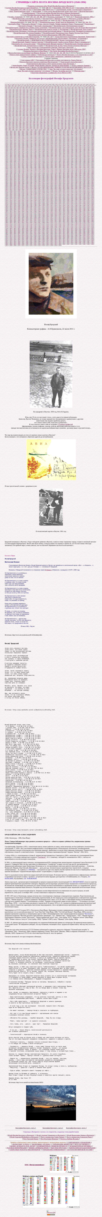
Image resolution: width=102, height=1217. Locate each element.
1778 (60, 171)
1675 (88, 165)
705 (86, 115)
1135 (39, 137)
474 (93, 104)
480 (24, 105)
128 (66, 88)
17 (59, 84)
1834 (19, 175)
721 (52, 116)
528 (10, 108)
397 (6, 102)
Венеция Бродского (17, 22)
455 (27, 104)
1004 (44, 129)
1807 (88, 173)
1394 (19, 151)
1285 (23, 145)
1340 (68, 147)
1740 (84, 169)
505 (20, 106)
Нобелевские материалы (46, 55)
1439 (23, 153)
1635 (15, 164)
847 (38, 122)
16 (56, 84)
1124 (84, 135)
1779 (64, 171)
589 (41, 110)
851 (52, 122)
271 (20, 96)
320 (10, 98)
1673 (80, 165)
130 (73, 88)
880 (62, 123)
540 (52, 108)
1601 (55, 162)
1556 (51, 159)
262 (79, 94)
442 (73, 103)
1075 (64, 133)
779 (73, 118)
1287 (31, 145)
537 (41, 108)
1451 (72, 153)
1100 (76, 134)
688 (24, 115)
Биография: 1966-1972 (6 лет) (86, 8)
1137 (47, 137)
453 (20, 104)
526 (93, 106)
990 (83, 128)
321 (57, 53)
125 (55, 88)
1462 (27, 155)
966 (90, 127)
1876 (11, 177)
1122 (76, 135)
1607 (80, 162)
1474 (76, 155)
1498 (84, 156)
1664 (43, 165)
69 (58, 86)
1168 (84, 138)
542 (59, 108)
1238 (11, 143)
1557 (55, 159)
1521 (88, 157)
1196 (19, 140)
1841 (47, 175)
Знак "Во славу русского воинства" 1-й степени (34, 71)
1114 (43, 135)
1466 (43, 155)
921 (24, 126)
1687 (47, 167)
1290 (43, 145)
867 (17, 123)
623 (69, 111)
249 (34, 94)
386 (59, 100)
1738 (76, 169)
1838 (35, 175)
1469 (55, 155)
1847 (72, 175)
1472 (68, 155)
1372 (19, 150)
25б (13, 85)
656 (93, 112)
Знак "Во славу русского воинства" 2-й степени (65, 69)
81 (93, 86)
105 (76, 87)
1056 (76, 132)
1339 (64, 147)
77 (81, 86)
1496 (76, 156)
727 (73, 116)
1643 (47, 164)
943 (10, 127)
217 (13, 93)
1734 (60, 169)
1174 (19, 139)
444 (79, 103)
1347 (6, 149)
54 (15, 86)
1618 (35, 163)
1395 (23, 151)
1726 (27, 169)
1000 (27, 129)
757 (86, 117)
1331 (31, 147)
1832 (11, 175)
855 (66, 122)
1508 (35, 157)
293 (6, 97)
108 (86, 87)
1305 (15, 146)
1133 (31, 137)
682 (93, 114)
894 (20, 124)
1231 (72, 141)
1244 (35, 143)
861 (86, 122)
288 (47, 8)
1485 (31, 156)
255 (55, 94)
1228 (60, 141)
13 (41, 84)
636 (24, 112)
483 (34, 105)
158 (79, 90)
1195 (15, 140)
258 (66, 94)
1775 (47, 171)
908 (69, 124)
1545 (6, 159)
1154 (27, 138)
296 (17, 97)
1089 (31, 134)
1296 (68, 145)
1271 (55, 144)
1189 (80, 139)
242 (10, 94)
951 (38, 127)
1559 (64, 159)
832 (76, 121)
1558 (60, 159)
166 (17, 91)
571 (69, 109)
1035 (80, 130)
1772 (35, 171)
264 (86, 94)
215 (6, 93)
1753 (47, 170)
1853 (6, 176)
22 (84, 84)
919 (17, 126)
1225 (47, 141)
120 (38, 88)
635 (20, 112)
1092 (43, 134)
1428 (68, 152)
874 (41, 123)
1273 (64, 144)
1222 (35, 141)
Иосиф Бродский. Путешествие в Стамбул (29, 46)
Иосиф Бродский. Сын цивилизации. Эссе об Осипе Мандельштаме (72, 27)
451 (92, 53)
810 (90, 120)
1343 (80, 147)
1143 (72, 137)
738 (20, 117)
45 (77, 85)
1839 (39, 175)
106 (79, 87)
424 (10, 103)
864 (6, 123)
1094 (51, 134)
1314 (51, 146)
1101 (80, 134)
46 (80, 85)
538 (45, 108)
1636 (19, 164)
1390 (92, 150)
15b (53, 84)
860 (83, 122)
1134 (35, 137)
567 (55, 109)
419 (83, 102)
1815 (31, 174)
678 (79, 114)
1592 (19, 162)
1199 (31, 140)
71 (64, 86)
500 (93, 105)
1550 (27, 159)
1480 (11, 156)
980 (48, 128)
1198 (27, 140)
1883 (39, 177)
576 (86, 109)
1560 (68, 159)
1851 (88, 175)
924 (34, 126)
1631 (88, 163)
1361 (64, 149)
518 (66, 106)
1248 (51, 143)
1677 (6, 167)
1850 (84, 175)
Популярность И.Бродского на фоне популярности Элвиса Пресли (58, 60)
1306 (19, 146)
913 (86, 124)
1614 (19, 163)
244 (17, 94)
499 (90, 105)
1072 (51, 133)
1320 (76, 146)
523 (83, 106)
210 (79, 92)
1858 (27, 176)
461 (48, 104)
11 (35, 84)
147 (41, 90)
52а (56, 20)
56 (21, 86)
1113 (39, 135)
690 (34, 115)
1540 (76, 158)
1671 (72, 165)
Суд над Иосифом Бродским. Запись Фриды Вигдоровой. (40, 15)
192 (17, 92)
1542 (84, 158)
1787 (6, 173)
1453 (80, 153)
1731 (47, 169)
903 (52, 124)
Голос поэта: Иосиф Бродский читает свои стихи (60, 11)
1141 (64, 137)
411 (55, 102)
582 (17, 110)
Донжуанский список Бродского (71, 62)
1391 (6, 151)
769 (38, 118)
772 (48, 118)
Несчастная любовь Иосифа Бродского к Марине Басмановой (58, 13)
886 (83, 123)
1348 (11, 149)
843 (24, 122)
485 (41, 105)
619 (55, 111)
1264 (27, 144)
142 (24, 90)
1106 (11, 135)
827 (59, 121)
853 (59, 122)
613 (34, 111)
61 (35, 86)
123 (48, 88)
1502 (11, 157)
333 (55, 98)
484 (38, 105)
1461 (23, 155)
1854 (11, 176)
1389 (88, 150)
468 (73, 104)
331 (48, 98)
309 (62, 97)
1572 (27, 161)
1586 (84, 161)
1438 (19, 153)
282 (59, 96)
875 (45, 123)
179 (62, 91)
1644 (51, 164)
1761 (80, 170)
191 (13, 92)
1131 (23, 137)
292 (93, 96)
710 (13, 116)
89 (26, 87)
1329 (23, 147)
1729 (39, 169)
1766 (11, 171)
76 (78, 86)
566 (52, 109)
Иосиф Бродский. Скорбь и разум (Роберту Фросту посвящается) (67, 42)
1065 (23, 133)
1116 (51, 135)
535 (34, 108)
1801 (64, 173)
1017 (6, 130)
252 (45, 94)
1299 (80, 145)
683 (6, 115)
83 (9, 87)
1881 (31, 177)
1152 (19, 138)
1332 (35, 147)
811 (93, 120)
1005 (48, 129)
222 (31, 93)
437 (55, 103)
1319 (72, 146)
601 (83, 110)
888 (90, 123)
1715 (72, 168)
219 (20, 93)
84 (11, 87)
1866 (60, 176)
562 (38, 109)
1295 (64, 145)
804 (69, 120)
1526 (19, 158)
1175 (23, 139)
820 (34, 121)
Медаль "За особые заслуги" (62, 71)
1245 (39, 143)
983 (59, 128)
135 (90, 88)
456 (31, 104)
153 (62, 90)
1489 (47, 156)
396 (93, 100)
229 (55, 93)
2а (13, 84)
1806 (84, 173)
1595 (31, 162)
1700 (11, 168)
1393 (15, 151)
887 (86, 123)
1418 (27, 152)
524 (86, 106)
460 (45, 104)
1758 (68, 170)
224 (38, 93)
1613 (15, 163)
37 (51, 85)
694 (48, 115)
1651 (80, 164)
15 (46, 84)
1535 (55, 158)
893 (17, 124)
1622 (51, 163)
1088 (27, 134)
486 (45, 105)
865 (10, 123)
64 (44, 86)
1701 (15, 168)
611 (27, 111)
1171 (6, 139)
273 (27, 96)
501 (6, 106)
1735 (64, 169)
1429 (72, 152)
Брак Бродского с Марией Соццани (55, 18)
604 (93, 110)
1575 (39, 161)
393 (83, 100)
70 (61, 86)
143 (27, 90)
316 (86, 97)
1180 (43, 139)
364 (73, 99)
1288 (35, 145)
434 (45, 103)
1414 (11, 152)
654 (86, 112)
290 (86, 96)
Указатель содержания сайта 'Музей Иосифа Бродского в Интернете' (51, 6)
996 (13, 129)
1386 (76, 150)
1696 (84, 167)
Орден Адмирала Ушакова (81, 65)
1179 (39, 139)
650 (73, 112)
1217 (15, 141)
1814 (27, 174)
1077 (72, 133)
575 (83, 109)
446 (86, 103)
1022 (27, 130)
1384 (68, 150)
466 (66, 104)
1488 (43, 156)
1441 (31, 153)
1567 (6, 161)
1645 (55, 164)
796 (41, 120)
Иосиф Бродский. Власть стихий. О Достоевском (51, 29)
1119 (64, 135)
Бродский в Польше (25, 26)
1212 (84, 140)
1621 (47, 163)
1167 (80, 138)
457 (34, 104)
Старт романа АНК (27, 60)
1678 (11, 167)
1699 (6, 168)
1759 (72, 170)
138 (10, 90)
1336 (51, 147)
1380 (51, 150)
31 (33, 85)
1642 (43, 164)
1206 (60, 140)
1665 (47, 165)
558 (24, 109)
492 (66, 105)
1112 (35, 135)
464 (59, 104)
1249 (55, 143)
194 (24, 92)
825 (52, 121)
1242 (27, 143)
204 (59, 92)
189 (6, 92)
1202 (43, 140)
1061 (6, 133)
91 (32, 87)
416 (73, 102)
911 (79, 124)
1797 (47, 173)
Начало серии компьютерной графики (23, 55)
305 (48, 97)
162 (93, 90)
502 (10, 106)
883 (73, 123)
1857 (23, 176)
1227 (55, 141)
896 (27, 124)
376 (24, 100)
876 (48, 123)
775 (59, 118)
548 (79, 108)
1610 (92, 162)
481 (27, 105)
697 (59, 115)
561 (34, 109)
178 (59, 91)
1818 (43, 174)
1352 (27, 149)
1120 (68, 135)
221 (27, 93)
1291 (47, 145)
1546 (11, 159)
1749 (31, 170)
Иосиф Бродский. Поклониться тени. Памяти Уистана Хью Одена (65, 33)
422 (93, 102)
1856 (19, 176)
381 (41, 100)
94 (40, 87)
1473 (72, 155)
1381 (55, 150)
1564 (84, 159)
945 (17, 127)
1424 (51, 152)
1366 (84, 149)
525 (90, 106)
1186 (68, 139)
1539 (72, 158)
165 (13, 91)
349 (64, 53)
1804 (76, 173)
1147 (88, 137)
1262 (19, 144)
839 (10, 122)
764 (20, 118)
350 (24, 99)
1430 (76, 152)
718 (41, 116)
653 (83, 112)
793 (31, 120)
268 (10, 96)
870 (27, 123)
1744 (11, 170)
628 (86, 111)
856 (69, 122)
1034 (76, 130)
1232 (76, 141)
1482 (19, 156)
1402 (51, 151)
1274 (68, 144)
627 (83, 111)
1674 (84, 165)
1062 (11, 133)
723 (59, 116)
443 (76, 103)
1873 (88, 176)
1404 (60, 151)
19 (65, 84)
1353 (31, 149)
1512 (51, 157)
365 (76, 99)
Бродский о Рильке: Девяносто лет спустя (29, 38)
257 (62, 94)
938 (83, 126)
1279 (88, 144)
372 (10, 100)
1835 (23, 175)
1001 (31, 129)
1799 (55, 173)
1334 (43, 147)
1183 (55, 139)
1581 (64, 161)
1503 (15, 157)
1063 (15, 133)
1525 (15, 158)
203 (55, 92)
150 (52, 90)
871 (31, 123)
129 (69, 88)
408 (45, 102)
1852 (92, 175)
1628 (76, 163)
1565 (88, 159)
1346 (92, 147)
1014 (85, 129)
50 (92, 85)
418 (79, 102)
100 (58, 87)
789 (17, 120)
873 (38, 123)
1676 (92, 165)
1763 (88, 170)
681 (90, 114)
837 (93, 121)
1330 (27, 147)
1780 (68, 171)
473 (90, 104)
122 (45, 88)
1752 (43, 170)
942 (6, 127)
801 (59, 120)
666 (38, 114)
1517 (72, 157)
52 (6, 86)
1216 (11, 141)
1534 (51, 158)
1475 (80, 155)
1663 (39, 165)
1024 (35, 130)
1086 (19, 134)
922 (27, 126)
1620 (43, 163)
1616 (27, 163)
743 (38, 117)
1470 (60, 155)
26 (15, 85)
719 (45, 116)
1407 (72, 151)
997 (17, 129)
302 (38, 97)
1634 (11, 164)
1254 (76, 143)
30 (30, 85)
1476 (84, 155)
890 (6, 124)
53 (12, 86)
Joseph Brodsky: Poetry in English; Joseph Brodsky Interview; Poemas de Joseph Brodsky (40, 65)
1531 (39, 158)
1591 (15, 162)
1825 (72, 174)
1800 (60, 173)
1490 (51, 156)
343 (90, 98)
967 (93, 127)
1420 (35, 152)
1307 (23, 146)
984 (62, 128)
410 (52, 102)
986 (69, 128)
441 (69, 103)
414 (66, 102)
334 (59, 98)
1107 (15, 135)
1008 (60, 129)
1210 (76, 140)
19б (72, 84)
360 (59, 99)
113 (13, 88)
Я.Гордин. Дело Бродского (72, 15)
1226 (51, 141)
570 (66, 109)
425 (13, 103)
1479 (6, 156)
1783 (80, 171)
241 (6, 94)
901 (45, 124)
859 (79, 122)
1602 (60, 162)
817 (24, 121)
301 (34, 97)
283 (62, 96)
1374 (27, 150)
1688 (51, 167)
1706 (35, 168)
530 (51, 36)
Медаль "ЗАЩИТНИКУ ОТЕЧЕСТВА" (33, 69)
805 (59, 20)
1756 (60, 170)
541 (55, 108)
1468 (51, 155)
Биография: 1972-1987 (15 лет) (21, 9)
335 (62, 98)
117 (27, 88)
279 (48, 96)
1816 (35, 174)
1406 (68, 151)
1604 (68, 162)
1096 (60, 134)
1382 (60, 150)
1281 (6, 145)
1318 (68, 146)
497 (83, 105)
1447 (55, 153)
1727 (31, 169)
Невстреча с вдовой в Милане (79, 18)
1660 (27, 165)
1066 (27, 133)
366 (79, 99)
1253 (72, 143)
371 (6, 100)
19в (75, 84)
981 (52, 128)
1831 (6, 175)
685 (13, 115)
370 (93, 99)
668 (45, 114)
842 (20, 122)
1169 (88, 138)
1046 (35, 132)
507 (27, 106)
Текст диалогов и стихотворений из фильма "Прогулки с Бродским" (51, 47)
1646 (60, 164)
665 (34, 114)
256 (59, 94)
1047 (39, 132)
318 (93, 97)
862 (90, 122)
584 (24, 110)
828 (62, 121)
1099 (72, 134)
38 (57, 85)
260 (73, 94)
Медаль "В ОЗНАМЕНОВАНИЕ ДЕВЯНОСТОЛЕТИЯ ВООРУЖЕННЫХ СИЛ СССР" (61, 67)
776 (62, 118)
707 (93, 115)
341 (83, 98)
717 (38, 116)
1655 (6, 165)
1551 (31, 159)
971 (17, 128)
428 (24, 103)
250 (38, 94)
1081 (88, 133)
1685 (39, 167)
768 (34, 118)
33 (39, 85)
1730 (43, 169)
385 (55, 100)
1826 (76, 174)
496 (79, 105)
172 (38, 91)
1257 (88, 143)
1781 (72, 171)
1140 (60, 137)
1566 (92, 159)
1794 (35, 173)
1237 (6, 143)
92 (35, 87)
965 (86, 127)
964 (83, 127)
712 (20, 116)
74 (73, 86)
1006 (52, 129)
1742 (92, 169)
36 (48, 85)
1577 (47, 161)
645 (55, 112)
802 (62, 120)
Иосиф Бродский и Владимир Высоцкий (33, 20)
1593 (23, 162)
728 (76, 116)
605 (6, 111)
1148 (92, 137)
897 (31, 124)
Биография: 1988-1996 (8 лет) (43, 9)
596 (66, 110)
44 (74, 85)
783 (86, 118)
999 (24, 129)
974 (27, 128)
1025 (39, 130)
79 (87, 86)
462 (52, 104)
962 (76, 127)
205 (62, 92)
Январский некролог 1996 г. (84, 17)
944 (13, 127)
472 (86, 104)
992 (90, 128)
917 (10, 126)
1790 (19, 173)
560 (31, 109)
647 (62, 112)
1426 (60, 152)
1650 (76, 164)
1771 (31, 171)
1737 (72, 169)
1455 (88, 153)
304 (45, 97)
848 (41, 122)
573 (76, 109)
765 (24, 118)
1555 (47, 159)
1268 (43, 144)
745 (45, 117)
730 (83, 116)
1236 (92, 141)
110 (93, 87)
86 (17, 87)
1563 (80, 159)
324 (24, 98)
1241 (23, 143)
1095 (55, 134)
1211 (80, 140)
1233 (80, 141)
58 (26, 86)
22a (87, 84)
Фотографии (37, 11)
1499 (88, 156)
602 (86, 110)
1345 (88, 147)
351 (90, 22)
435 (48, 103)
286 (73, 96)
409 (48, 102)
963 (79, 127)
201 (48, 92)
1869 (72, 176)
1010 (68, 129)
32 (36, 85)
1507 (31, 157)
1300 (84, 145)
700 (69, 115)
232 (66, 93)
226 (45, 93)
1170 (92, 138)
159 (83, 90)
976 (34, 128)
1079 (80, 133)
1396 (27, 151)
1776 (51, 171)
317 (90, 97)
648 (66, 112)
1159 (47, 138)
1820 (51, 174)
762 (13, 118)
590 (45, 110)
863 (93, 122)
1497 (80, 156)
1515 (64, 157)
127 (62, 88)
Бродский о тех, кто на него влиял (24, 44)
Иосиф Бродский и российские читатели (26, 18)
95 (43, 87)
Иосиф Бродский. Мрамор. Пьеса (21, 29)
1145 (80, 137)
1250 (60, 143)
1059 (88, 132)
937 (79, 126)
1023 (31, 130)
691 (38, 115)
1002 (36, 129)
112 (10, 88)
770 (41, 118)
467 (69, 104)
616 (45, 111)
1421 (39, 152)
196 (31, 92)
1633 (6, 164)
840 (13, 122)
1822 (60, 174)
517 (62, 106)
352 (31, 99)
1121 (72, 135)
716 (34, 116)
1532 (43, 158)
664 (31, 114)
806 (76, 120)
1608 (84, 162)
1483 (23, 156)
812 (6, 121)
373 (13, 100)
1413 (6, 152)
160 (86, 90)
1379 (47, 150)
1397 (31, 151)
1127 (6, 137)
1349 (15, 149)
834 (83, 121)
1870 (76, 176)
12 (38, 84)
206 (66, 92)
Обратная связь (79, 71)
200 (45, 92)
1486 (35, 156)
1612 (11, 163)
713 (24, 116)
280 (52, 96)
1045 (31, 132)
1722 (11, 169)
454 (24, 104)
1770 (27, 171)
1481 (15, 156)
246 (24, 94)
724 (62, 116)
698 (62, 115)
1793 (31, 173)
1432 (84, 152)
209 (76, 92)
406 (38, 102)
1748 (27, 170)
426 (17, 103)
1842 (51, 175)
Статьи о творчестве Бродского (32, 56)
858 (76, 122)
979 (45, 128)
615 (41, 111)
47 (83, 85)
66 (50, 86)
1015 (89, 129)
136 (93, 88)
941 (93, 126)
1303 (6, 146)
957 (59, 127)
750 (62, 117)
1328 (19, 147)
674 (66, 114)
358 (52, 99)
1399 (39, 151)
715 (31, 116)
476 (10, 105)
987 (73, 128)
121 (41, 88)
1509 (39, 157)
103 (69, 87)
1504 (19, 157)
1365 (80, 149)
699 (66, 115)
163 (6, 91)
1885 (47, 177)
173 (41, 91)
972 (20, 128)
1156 (35, 138)
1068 (35, 133)
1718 (84, 168)
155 (69, 90)
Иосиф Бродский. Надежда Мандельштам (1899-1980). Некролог (51, 35)
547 (76, 108)
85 (14, 87)
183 (76, 91)
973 (24, 128)
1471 (64, 155)
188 (93, 91)
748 (55, 117)
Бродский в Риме (14, 24)
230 (59, 93)
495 (76, 105)
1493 (64, 156)
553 (6, 109)
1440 (27, 153)
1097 (64, 134)
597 (69, 110)
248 (31, 94)
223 (34, 93)
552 (93, 108)
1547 (15, 159)
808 (83, 120)
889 (93, 123)
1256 (84, 143)
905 (59, 124)
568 (59, 109)
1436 (11, 153)
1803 (72, 173)
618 (52, 111)
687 (20, 115)
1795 (39, 173)
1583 (72, 161)
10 (32, 84)
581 (13, 110)
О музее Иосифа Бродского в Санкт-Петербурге (22, 8)
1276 (76, 144)
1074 (60, 133)
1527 (23, 158)
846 (34, 122)
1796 (43, 173)
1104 (92, 134)
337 (69, 98)
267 (6, 96)
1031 (64, 130)
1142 (68, 137)
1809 (6, 174)
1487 (39, 156)
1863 (47, 176)
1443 (39, 153)
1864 (51, 176)
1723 (15, 169)
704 (83, 115)
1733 (55, 169)
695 (52, 115)
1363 (72, 149)
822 (41, 121)
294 (10, 97)
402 (24, 102)
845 (31, 122)
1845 (64, 175)
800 (55, 120)
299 (27, 97)
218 (17, 93)
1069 (39, 133)
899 (38, 124)
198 (31, 17)
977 (38, 128)
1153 (23, 138)
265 (90, 94)
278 (45, 96)
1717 (80, 168)
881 (66, 123)
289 (83, 96)
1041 (15, 132)
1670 (68, 165)
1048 (43, 132)
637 (27, 112)
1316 (60, 146)
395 (90, 100)
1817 (39, 174)
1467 (47, 155)
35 (45, 85)
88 (23, 87)
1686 (43, 167)
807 (79, 120)
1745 (15, 170)
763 (17, 118)
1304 (11, 146)
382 (45, 100)
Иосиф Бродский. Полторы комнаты (77, 44)
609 (20, 111)
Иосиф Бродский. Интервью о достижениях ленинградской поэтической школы (34, 31)
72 (67, 86)
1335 (47, 147)
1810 (11, 174)
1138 (51, 137)
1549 (23, 159)
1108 (19, 135)
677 (76, 114)
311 (69, 97)
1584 (76, 161)
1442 (35, 153)
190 (10, 92)
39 (60, 85)
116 (24, 88)
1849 (80, 175)
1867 (64, 176)
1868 (68, 176)
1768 (19, 171)
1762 (84, 170)
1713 (64, 168)
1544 (92, 158)
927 (45, 126)
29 (27, 85)
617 (48, 111)
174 (45, 91)
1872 (84, 176)
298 (24, 97)
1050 (51, 132)
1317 (64, 146)
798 (48, 120)
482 (31, 105)
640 (38, 112)
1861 (39, 176)
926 (41, 126)
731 (86, 116)
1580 (60, 161)
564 (45, 109)
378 (31, 100)
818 (27, 121)
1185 (64, 139)
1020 (19, 130)
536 (38, 108)
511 (41, 106)
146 (38, 90)
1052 (60, 132)
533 (27, 108)
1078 (76, 133)
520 (73, 106)
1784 (84, 171)
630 (93, 111)
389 (69, 100)
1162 (60, 138)
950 (34, 127)
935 (73, 126)
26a (19, 85)
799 (52, 120)
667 (41, 114)
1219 (23, 141)
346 (10, 99)
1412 (92, 151)
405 (34, 102)
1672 (76, 165)
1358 (51, 149)
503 (13, 106)
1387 (80, 150)
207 (69, 92)
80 (90, 86)
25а (9, 85)
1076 (68, 133)
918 (13, 126)
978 (41, 128)
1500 (92, 156)
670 (52, 114)
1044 (27, 132)
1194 (11, 140)
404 (31, 102)
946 (20, 127)
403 (27, 102)
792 (27, 120)
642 (45, 112)
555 (13, 109)
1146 (84, 137)
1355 (39, 149)
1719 (88, 168)
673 (62, 114)
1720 (92, 168)
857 (73, 122)
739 (24, 117)
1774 (43, 171)
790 (20, 120)
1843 (55, 175)
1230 (68, 141)
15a (50, 84)
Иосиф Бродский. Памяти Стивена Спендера (28, 42)
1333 (39, 147)
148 (45, 90)
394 (86, 100)
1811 (15, 174)
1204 (51, 140)
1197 (23, 140)
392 (79, 100)
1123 (80, 135)
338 (73, 98)
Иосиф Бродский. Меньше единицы (50, 44)
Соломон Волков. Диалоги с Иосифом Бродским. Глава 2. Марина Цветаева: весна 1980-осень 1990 (51, 49)
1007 (56, 129)
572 (73, 109)
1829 (88, 174)
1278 (84, 144)
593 (55, 110)
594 (59, 110)
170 (31, 91)
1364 (76, 149)
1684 (35, 167)
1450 (68, 153)
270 (17, 96)
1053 (64, 132)
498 (86, 105)
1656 (11, 165)
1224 (43, 141)
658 (10, 114)
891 (10, 124)
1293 (55, 145)
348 (17, 99)
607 (13, 111)
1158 (43, 138)
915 (93, 124)
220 (24, 93)
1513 (55, 157)
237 (83, 93)
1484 (27, 156)
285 (69, 96)
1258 (92, 143)
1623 (55, 163)
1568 (11, 161)
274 (31, 96)
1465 (39, 155)
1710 (51, 168)
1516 (68, 157)
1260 (11, 144)
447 (90, 103)
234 (73, 93)
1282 (11, 145)
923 (31, 126)
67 (52, 86)
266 (93, 94)
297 (20, 97)
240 (93, 93)
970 (13, 128)
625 (76, 111)
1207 (64, 140)
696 (55, 115)
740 (27, 117)
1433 (88, 152)
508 (31, 106)
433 (41, 103)
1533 (47, 158)
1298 (76, 145)
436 (52, 103)
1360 (60, 149)
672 (59, 114)
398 (10, 102)
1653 (88, 164)
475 (6, 105)
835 (86, 121)
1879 (23, 177)
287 (76, 96)
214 (93, 92)
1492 (60, 156)
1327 (15, 147)
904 (55, 124)
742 (34, 117)
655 (90, 112)
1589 (6, 162)
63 (41, 86)
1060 (92, 132)
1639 (31, 164)
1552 (35, 159)
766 (27, 118)
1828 (84, 174)
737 (17, 117)
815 (17, 121)
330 (45, 98)
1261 (15, 144)
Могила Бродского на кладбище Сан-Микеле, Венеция (27, 53)
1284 (19, 145)
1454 (84, 153)
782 (83, 118)
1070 (43, 133)
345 (6, 99)
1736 (68, 169)
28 (25, 85)
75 (75, 86)
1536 (60, 158)
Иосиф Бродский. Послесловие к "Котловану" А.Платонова (66, 38)
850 (48, 122)
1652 (84, 164)
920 (20, 126)
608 (17, 111)
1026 (43, 130)
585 (27, 110)
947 (24, 127)
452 (17, 104)
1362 (68, 149)
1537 (64, 158)
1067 (31, 133)
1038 (92, 130)
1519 (80, 157)
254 (52, 94)
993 (93, 128)
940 (90, 126)
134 (86, 88)
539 (44, 17)
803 (66, 120)
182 (73, 91)
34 (42, 85)
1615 (23, 163)
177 (55, 91)
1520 (84, 157)
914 (90, 124)
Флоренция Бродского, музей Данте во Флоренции (57, 22)
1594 (27, 162)
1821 (55, 174)
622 (66, 111)
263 (83, 94)
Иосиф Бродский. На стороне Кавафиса (27, 33)
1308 (27, 146)
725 (66, 116)
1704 (27, 168)
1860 (35, 176)
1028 (51, 130)
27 (22, 85)
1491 (55, 156)
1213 (88, 140)
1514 (60, 157)
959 (66, 127)
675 (69, 114)
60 (32, 86)
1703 (23, 168)
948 (27, 127)
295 (13, 97)
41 (66, 85)
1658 (19, 165)
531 (20, 108)
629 (90, 111)
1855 (15, 176)
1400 (43, 151)
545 (69, 108)
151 (55, 90)
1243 (31, 143)
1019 (15, 130)
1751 (39, 170)
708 (6, 116)
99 (55, 87)
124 (52, 88)
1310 (35, 146)
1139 (55, 137)
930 (55, 126)
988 (76, 128)
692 (41, 115)
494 (73, 105)
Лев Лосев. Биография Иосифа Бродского (64, 51)
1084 (11, 134)
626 (79, 111)
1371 (15, 150)
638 (31, 112)
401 (20, 102)
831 (73, 121)
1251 (64, 143)
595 (62, 110)
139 (13, 90)
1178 (35, 139)
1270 (51, 144)
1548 (19, 159)
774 (55, 118)
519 (69, 106)
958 (62, 127)
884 (76, 123)
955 (52, 127)
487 (48, 105)
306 (52, 97)
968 (6, 128)
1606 (76, 162)
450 (10, 104)
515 (55, 106)
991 (86, 128)
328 (83, 22)
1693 (72, 167)
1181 (47, 139)
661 (20, 114)
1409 (80, 151)
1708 (43, 168)
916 (6, 126)
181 (69, 91)
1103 (88, 134)
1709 (47, 168)
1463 (31, 155)
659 (13, 114)
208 (73, 92)
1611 (6, 163)
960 (69, 127)
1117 (55, 135)
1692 (68, 167)
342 (86, 98)
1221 (31, 141)
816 (20, 121)
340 (79, 98)
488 (52, 105)
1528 (27, 158)
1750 (35, 170)
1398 (35, 151)
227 (48, 93)
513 (48, 106)
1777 (55, 171)
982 (55, 128)
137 (6, 90)
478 (17, 105)
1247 (47, 143)
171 (34, 91)
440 (66, 103)
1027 (47, 130)
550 (86, 108)
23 (90, 84)
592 (52, 110)
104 (72, 87)
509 (34, 106)
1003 (40, 129)
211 (83, 92)
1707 (39, 168)
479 (20, 105)
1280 (92, 144)
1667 (55, 165)
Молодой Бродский (86, 11)
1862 (43, 176)
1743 (6, 170)
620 (59, 111)
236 (79, 93)
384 (52, 100)
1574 (35, 161)
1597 (39, 162)
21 (81, 84)
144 (31, 90)
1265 (31, 144)
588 (38, 110)
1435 (6, 153)
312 (73, 97)
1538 (68, 158)
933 (66, 126)
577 (90, 109)
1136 (43, 137)
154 (66, 90)
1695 (80, 167)
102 (34, 17)
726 (69, 116)
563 (41, 109)
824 (48, 121)
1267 (39, 144)
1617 (31, 163)
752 (69, 117)
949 (31, 127)
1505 (23, 157)
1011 (72, 129)
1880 (27, 177)
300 (31, 97)
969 (10, 128)
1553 (39, 159)
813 (10, 121)
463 (55, 104)
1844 (60, 175)
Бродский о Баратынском (43, 26)
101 (62, 87)
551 (90, 108)
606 (10, 111)
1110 (27, 135)
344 (86, 22)
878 (55, 123)
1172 (11, 139)
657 (6, 114)
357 (48, 99)
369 (90, 99)
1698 (92, 167)
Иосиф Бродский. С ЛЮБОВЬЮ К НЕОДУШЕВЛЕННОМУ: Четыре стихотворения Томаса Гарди (51, 40)
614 (38, 111)
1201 (39, 140)
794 (34, 120)
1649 (72, 164)
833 (79, 121)
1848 (76, 175)
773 (52, 118)
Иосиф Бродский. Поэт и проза (81, 29)
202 (52, 92)
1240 (19, 143)
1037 (88, 130)
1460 (19, 155)
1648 (68, 164)
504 (17, 106)
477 (13, 105)
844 (27, 122)
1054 (68, 132)
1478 (92, 155)
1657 (15, 165)
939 (86, 126)
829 (66, 121)
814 (13, 121)
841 (17, 122)
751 (66, 117)
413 (62, 102)
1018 (11, 130)
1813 (23, 174)
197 (34, 92)
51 (94, 85)
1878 (19, 177)
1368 (92, 149)
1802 (68, 173)
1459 (15, 155)
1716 (76, 168)
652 (79, 112)
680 (86, 114)
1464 (35, 155)
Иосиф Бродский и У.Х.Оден (72, 20)
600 (79, 110)
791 (24, 120)
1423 (47, 152)
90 (29, 87)
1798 (51, 173)
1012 (76, 129)
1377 (39, 150)
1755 (55, 170)
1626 (68, 163)
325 (27, 98)
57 (24, 86)
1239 (15, 143)
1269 (47, 144)
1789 (15, 173)
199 (41, 92)
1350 (19, 149)
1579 (55, 161)
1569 (15, 161)
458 (38, 104)
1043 (23, 132)
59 (29, 86)
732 (90, 116)
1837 (31, 175)
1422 (43, 152)
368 (86, 99)
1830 (92, 174)
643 (48, 112)
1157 (39, 138)
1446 (51, 153)
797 (45, 120)
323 (20, 98)
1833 (15, 175)
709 (10, 116)
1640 (35, 164)
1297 (72, 145)
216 (10, 93)
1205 (55, 140)
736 (13, 117)
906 (62, 124)
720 (48, 116)
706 (90, 115)
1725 (23, 169)
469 (76, 104)
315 (83, 97)
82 (6, 87)
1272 (60, 144)
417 (76, 102)
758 (90, 117)
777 (66, 118)
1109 (23, 135)
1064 (19, 133)
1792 (27, 173)
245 (20, 94)
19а (68, 84)
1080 (84, 133)
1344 (84, 147)
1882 (35, 177)
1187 (72, 139)
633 (13, 112)
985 (66, 128)
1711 (55, 168)
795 (38, 120)
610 (24, 111)
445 (83, 103)
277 (41, 96)
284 (66, 96)
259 (69, 94)
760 (6, 118)
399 (13, 102)
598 (73, 110)
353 (34, 99)
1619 (39, 163)
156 (73, 90)
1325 (6, 147)
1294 (60, 145)
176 (52, 91)
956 (55, 127)
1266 (35, 144)
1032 (68, 130)
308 (59, 97)
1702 (19, 168)
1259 (6, 144)
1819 (47, 174)
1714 (68, 168)
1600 (51, 162)
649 (69, 112)
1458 (11, 155)
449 (6, 104)
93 (37, 87)
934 (69, 126)
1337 (55, 147)
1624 (60, 163)
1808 (92, 173)
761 (10, 118)
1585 (80, 161)
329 (41, 98)
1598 (43, 162)
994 (6, 129)
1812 (19, 174)
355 (41, 99)
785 (93, 118)
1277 (80, 144)
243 (13, 94)
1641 (39, 164)
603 (90, 110)
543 (62, 108)
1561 (72, 159)
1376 (35, 150)
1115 (47, 135)
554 (10, 109)
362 (66, 99)
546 (73, 108)
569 (62, 109)
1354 (35, 149)
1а (8, 84)
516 (59, 106)
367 (83, 99)
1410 (84, 151)
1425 (55, 152)
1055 (72, 132)
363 (69, 99)
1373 (23, 150)
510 (38, 106)
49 (89, 85)
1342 (76, 147)
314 (79, 97)
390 (73, 100)
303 (41, 97)
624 (73, 111)
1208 (68, 140)
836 (90, 121)
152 (59, 90)
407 (41, 102)
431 (34, 103)
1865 (55, 176)
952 (41, 127)
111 (6, 88)
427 (20, 103)
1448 (60, 153)
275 (34, 96)
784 (90, 118)
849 (45, 122)
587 (34, 110)
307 (55, 97)
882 (69, 123)
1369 (6, 150)
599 (76, 110)
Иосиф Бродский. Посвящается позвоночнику (79, 31)
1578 (51, 161)
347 (13, 99)
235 (76, 93)
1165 (72, 138)
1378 (43, 150)
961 (73, 127)
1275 (72, 144)
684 (10, 115)
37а (54, 85)
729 (79, 116)
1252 (68, 143)
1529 (31, 158)
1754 (51, 170)
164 (10, 91)
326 (31, 98)
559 (27, 109)
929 (52, 126)
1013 (80, 129)
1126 (92, 135)
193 (20, 92)
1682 (27, 167)
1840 (43, 175)
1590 (11, 162)
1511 (47, 157)
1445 (47, 153)
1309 (31, 146)
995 (10, 129)
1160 (51, 138)
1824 (68, 174)
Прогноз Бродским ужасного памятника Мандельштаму (39, 62)
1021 (23, 130)
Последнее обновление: (51, 73)
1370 (11, 150)
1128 (11, 137)
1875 (6, 177)
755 (79, 117)
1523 (6, 158)
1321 (80, 146)
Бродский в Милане (29, 24)
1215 (6, 141)
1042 (19, 132)
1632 (92, 163)
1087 (23, 134)
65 (47, 86)
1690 (60, 167)
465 (62, 104)
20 (78, 84)
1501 (6, 157)
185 (83, 91)
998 (20, 129)
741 (31, 117)
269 (13, 96)
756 (83, 117)
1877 (15, 177)
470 (79, 104)
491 (62, 105)
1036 (84, 130)
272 (24, 96)
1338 (60, 147)
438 (59, 103)
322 (61, 53)
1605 (72, 162)
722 (55, 116)
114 (17, 88)
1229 (64, 141)
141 (71, 17)
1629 (80, 163)
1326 (11, 147)
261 (76, 94)
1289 (39, 145)
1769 (23, 171)
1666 (51, 165)
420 (86, 102)
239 (38, 17)
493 (69, 105)
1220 (27, 141)
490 (41, 17)
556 (17, 109)
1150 (11, 138)
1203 (47, 140)
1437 (15, 153)
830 (69, 121)
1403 (55, 151)
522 (79, 106)
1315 (55, 146)
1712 (60, 168)
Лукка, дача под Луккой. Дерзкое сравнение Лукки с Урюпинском (60, 24)
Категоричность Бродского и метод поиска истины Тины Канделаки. (51, 64)
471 (83, 104)
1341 (72, 147)
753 (73, 117)
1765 (6, 171)
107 (83, 87)
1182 (51, 139)
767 (31, 118)
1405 (64, 151)
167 (20, 91)
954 (48, 127)
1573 (31, 161)
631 (6, 112)
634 (17, 112)
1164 (68, 138)
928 (48, 126)
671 (50, 8)
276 (38, 96)
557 (20, 109)
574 (79, 109)
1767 (15, 171)
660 (17, 114)
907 (66, 124)
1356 (43, 149)
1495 (72, 156)
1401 (47, 151)
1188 (76, 139)
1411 (88, 151)
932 (62, 126)
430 (31, 103)
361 (62, 99)
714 (27, 116)
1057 (80, 132)
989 (79, 128)
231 (62, 93)
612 (31, 111)
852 (55, 122)
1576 (43, 161)
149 (48, 90)
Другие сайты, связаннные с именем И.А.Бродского (62, 56)
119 (34, 88)
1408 (76, 151)
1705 (31, 168)
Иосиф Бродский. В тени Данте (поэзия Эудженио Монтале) (66, 46)
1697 (88, 167)
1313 (47, 146)
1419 (31, 152)
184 (79, 91)
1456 (92, 153)
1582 (68, 161)
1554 (43, 159)
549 (83, 108)
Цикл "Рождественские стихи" (19, 11)
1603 (64, 162)
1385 (72, 150)
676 (73, 114)
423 (6, 103)
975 (31, 128)
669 (48, 114)
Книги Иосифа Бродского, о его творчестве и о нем (74, 55)
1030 (60, 130)
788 (13, 120)
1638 (27, 164)
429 (27, 103)
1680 (19, 167)
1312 (43, 146)
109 (90, 87)
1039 (6, 132)
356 (36, 22)
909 (73, 124)
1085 (15, 134)
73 (70, 86)
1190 (84, 139)
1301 (88, 145)
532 (24, 108)
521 (76, 106)
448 (93, 103)
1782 (76, 171)
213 (90, 92)
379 (34, 100)
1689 (55, 167)
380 (38, 100)
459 (41, 104)
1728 (35, 169)
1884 (43, 177)
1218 (19, 141)
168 (24, 91)
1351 (23, 149)
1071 (47, 133)
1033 (72, 130)
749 (59, 117)
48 (86, 85)
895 (24, 124)
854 (62, 122)
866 (13, 123)
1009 (64, 129)
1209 (72, 140)
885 (79, 123)
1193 (6, 140)
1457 (6, 155)
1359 (55, 149)
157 (76, 90)
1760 (76, 170)
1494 (68, 156)
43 (71, 85)
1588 (92, 161)
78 (84, 86)
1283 (15, 145)
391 (76, 100)
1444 (43, 153)
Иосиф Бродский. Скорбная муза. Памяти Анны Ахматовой (26, 27)
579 (6, 110)
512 (45, 106)
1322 (84, 146)
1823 (64, 174)
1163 (64, 138)
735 (10, 117)
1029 (55, 130)
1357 (47, 149)
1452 (76, 153)
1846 (68, 175)
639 (34, 112)
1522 (92, 157)
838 (6, 122)
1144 (76, 137)
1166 (76, 138)
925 (38, 126)
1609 (88, 162)
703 (79, 115)
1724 (19, 169)
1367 (88, 149)
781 (79, 118)
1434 (92, 152)
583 (20, 110)
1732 (51, 169)
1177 (31, 139)
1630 (84, 163)
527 (6, 108)
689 (31, 115)
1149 (6, 138)
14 (43, 84)
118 (31, 88)
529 (48, 36)
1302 (92, 145)
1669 (64, 165)
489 (55, 105)
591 (48, 110)
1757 (64, 170)
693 (45, 115)
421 (90, 102)
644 (52, 112)
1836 (27, 175)
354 (33, 22)
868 (20, 123)
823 (45, 121)
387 (62, 100)
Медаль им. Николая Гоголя (19, 67)
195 (27, 92)
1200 (35, 140)
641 (41, 112)
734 (6, 117)
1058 (84, 132)
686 (17, 115)
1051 (55, 132)
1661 (31, 165)
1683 (31, 167)
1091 (39, 134)
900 (41, 124)
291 (90, 96)
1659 (23, 165)
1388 (84, 150)
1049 (47, 132)
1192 (92, 139)
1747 (23, 170)
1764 (92, 170)
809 (86, 120)
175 (48, 91)
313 (76, 97)
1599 (47, 162)
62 (38, 86)
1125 (88, 135)
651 (76, 112)
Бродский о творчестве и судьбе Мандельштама (23, 36)
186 (86, 91)
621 (62, 111)
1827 (80, 174)
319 (54, 53)
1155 (31, 138)
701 (73, 115)
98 (52, 87)
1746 (19, 170)
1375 (31, 150)
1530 (35, 158)
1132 (27, 137)
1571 (23, 161)
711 (17, 116)
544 (66, 108)
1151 (15, 138)
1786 (92, 171)
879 (59, 123)
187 (90, 91)
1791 (23, 173)
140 (17, 90)
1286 (27, 145)
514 (52, 106)
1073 (55, 133)
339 (76, 98)
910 (76, 124)
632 (10, 112)
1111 (31, 135)
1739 (80, 169)
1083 (6, 134)
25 (6, 85)
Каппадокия (89, 24)
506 (24, 106)
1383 (64, 150)
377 (27, 100)
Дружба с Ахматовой (15, 17)
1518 (76, 157)
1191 (88, 139)
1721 (6, 169)
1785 (88, 171)
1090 (35, 134)
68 (55, 86)
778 (69, 118)
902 (48, 124)
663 (27, 114)
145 (34, 90)
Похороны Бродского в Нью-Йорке (36, 51)
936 (76, 126)
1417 (23, 152)
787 (10, 120)
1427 (64, 152)
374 (17, 100)
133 (83, 88)
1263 (23, 144)
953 (45, 127)
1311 (39, 146)
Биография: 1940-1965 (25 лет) (64, 8)
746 (48, 117)
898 (34, 124)
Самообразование (29, 13)
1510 (43, 157)
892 (13, 124)
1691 (64, 167)
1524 (11, 158)
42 (68, 85)
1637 (23, 164)
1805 (80, 173)
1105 (6, 135)
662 (24, 114)
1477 (88, 155)
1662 (35, 165)
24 (93, 84)
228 (52, 93)
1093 (47, 134)
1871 (80, 176)
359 (55, 99)
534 (31, 108)
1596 (35, 162)
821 (38, 121)
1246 (43, 143)
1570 (19, 161)
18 (62, 84)
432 (38, 103)
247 (27, 94)
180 (66, 91)
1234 (84, 141)
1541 (80, 158)
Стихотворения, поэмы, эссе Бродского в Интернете (73, 9)
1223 (39, 141)
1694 (76, 167)
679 (83, 114)
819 (31, 121)
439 (62, 103)
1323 (88, 146)
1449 (64, 153)
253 (48, 94)
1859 (31, 176)
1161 (55, 138)
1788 (11, 173)
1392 (11, 151)
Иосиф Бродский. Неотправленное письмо (68, 26)
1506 (27, 157)
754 (76, 117)
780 (76, 118)
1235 (88, 141)
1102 (84, 134)
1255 (80, 143)
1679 (15, 167)
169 (27, 91)
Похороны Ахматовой (55, 17)
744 (41, 117)
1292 (51, 145)
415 (69, 102)
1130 (19, 137)
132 (79, 88)
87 (20, 87)
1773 (39, 171)
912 (83, 124)
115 (20, 88)
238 (86, 93)
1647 (64, 164)
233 (69, 93)
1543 (88, 158)
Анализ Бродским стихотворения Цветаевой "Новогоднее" (75, 36)
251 (41, 94)
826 (55, 121)
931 (59, 126)
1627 (72, 163)
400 (17, 102)
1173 (15, 139)
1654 (92, 164)
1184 (60, 139)
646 (59, 112)
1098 (68, 134)
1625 (64, 163)
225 (41, 93)
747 (52, 117)
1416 (19, 152)
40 (63, 85)
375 (20, 100)
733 (93, 116)
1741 (88, 169)
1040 (11, 132)
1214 (92, 140)
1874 (92, 176)
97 (49, 87)
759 (93, 117)
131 (76, 88)
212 (86, 92)
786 (6, 120)
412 (59, 102)
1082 (92, 133)
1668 (60, 165)
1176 (27, 139)
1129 (15, 137)
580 (10, 110)
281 (55, 96)
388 (66, 100)
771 (45, 118)
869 (24, 123)
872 (34, 123)
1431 (80, 152)
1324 (92, 146)
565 (48, 109)
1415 (15, 152)
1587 (88, 161)
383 (48, 100)
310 (66, 97)
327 (34, 98)
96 (46, 87)
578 (93, 109)
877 (52, 123)
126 (59, 88)
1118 (60, 135)
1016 (93, 129)
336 (66, 98)
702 (76, 115)
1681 (23, 167)
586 (31, 110)
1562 (76, 159)
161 (90, 90)
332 (52, 98)
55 (18, 86)
